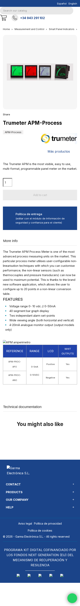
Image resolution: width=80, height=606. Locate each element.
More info (10, 241)
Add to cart (40, 195)
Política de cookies (40, 530)
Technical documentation (22, 407)
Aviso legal (25, 523)
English (73, 3)
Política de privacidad (48, 523)
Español (62, 3)
